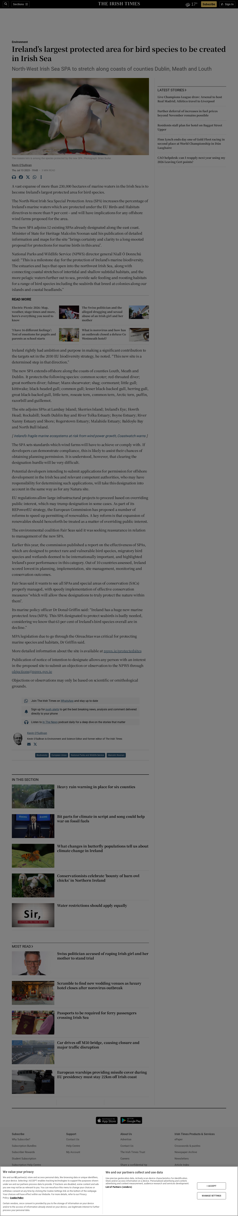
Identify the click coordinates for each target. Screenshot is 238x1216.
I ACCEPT (211, 1186)
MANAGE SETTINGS (211, 1196)
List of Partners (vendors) (119, 1187)
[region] (119, 1191)
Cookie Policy (17, 1197)
